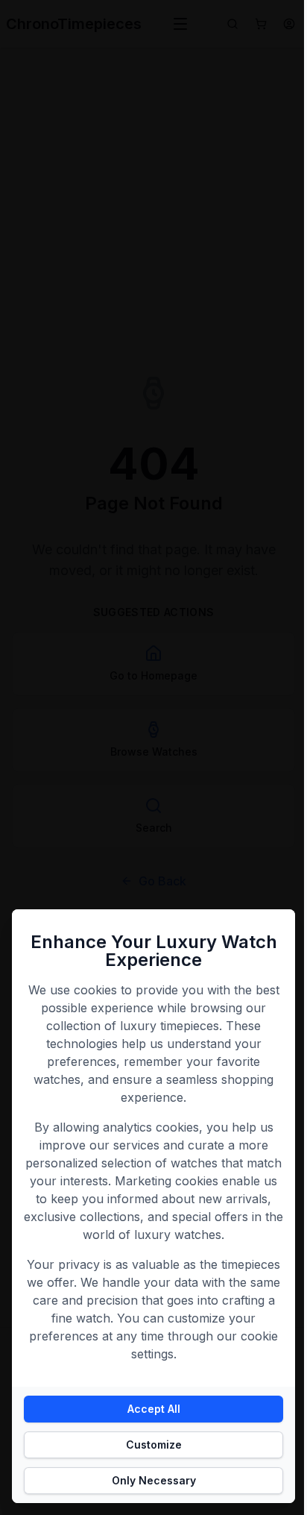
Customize (154, 1444)
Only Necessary (154, 1480)
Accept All (153, 1408)
